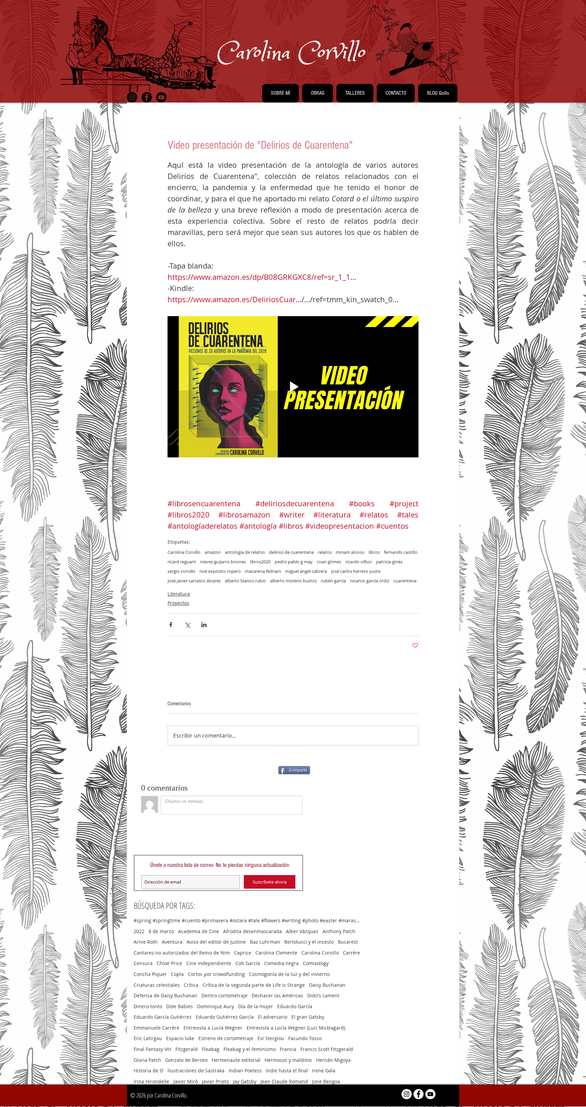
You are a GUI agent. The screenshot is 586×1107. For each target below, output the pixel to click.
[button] (280, 93)
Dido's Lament (323, 995)
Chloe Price (169, 963)
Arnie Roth (146, 942)
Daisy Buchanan (327, 985)
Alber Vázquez (302, 931)
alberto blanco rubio (245, 580)
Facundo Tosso (304, 1038)
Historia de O (148, 1070)
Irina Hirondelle (151, 1081)
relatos (325, 552)
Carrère (351, 952)
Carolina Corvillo (184, 552)
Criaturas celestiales (157, 985)
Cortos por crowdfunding (216, 974)
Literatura (179, 594)
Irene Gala (323, 1070)
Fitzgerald (186, 1049)
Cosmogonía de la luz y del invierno (289, 974)
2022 (139, 931)
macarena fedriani (263, 571)
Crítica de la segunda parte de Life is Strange (253, 985)
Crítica (191, 985)
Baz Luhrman (265, 942)
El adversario (272, 1017)
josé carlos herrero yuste (355, 571)
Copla (177, 974)
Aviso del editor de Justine (216, 942)
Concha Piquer (150, 974)
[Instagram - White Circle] (407, 1094)
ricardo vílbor (358, 561)
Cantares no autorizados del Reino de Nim (182, 952)
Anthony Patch (339, 931)
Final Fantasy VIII (152, 1049)
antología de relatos (245, 552)
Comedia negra (281, 963)
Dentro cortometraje (224, 995)
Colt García (247, 963)
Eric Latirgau (148, 1038)
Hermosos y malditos (288, 1060)
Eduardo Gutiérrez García (225, 1017)
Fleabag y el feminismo (249, 1049)
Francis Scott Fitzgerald (326, 1049)
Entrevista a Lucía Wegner (212, 1027)
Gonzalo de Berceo (186, 1060)
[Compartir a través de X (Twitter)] (187, 624)
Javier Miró (185, 1081)
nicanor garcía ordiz (369, 580)
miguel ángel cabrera (306, 571)
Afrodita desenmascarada (252, 931)
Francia (288, 1049)
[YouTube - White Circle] (430, 1094)
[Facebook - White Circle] (418, 1094)
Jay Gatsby (244, 1081)
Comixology (316, 963)
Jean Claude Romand (284, 1081)
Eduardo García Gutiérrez (163, 1017)
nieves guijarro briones (223, 561)
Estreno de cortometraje (225, 1038)
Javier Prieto (215, 1081)
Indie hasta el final (287, 1070)
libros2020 (260, 561)
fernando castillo (400, 552)
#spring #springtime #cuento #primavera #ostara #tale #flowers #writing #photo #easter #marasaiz (247, 920)
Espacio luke (180, 1038)
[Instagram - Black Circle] (132, 97)
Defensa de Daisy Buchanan (165, 995)
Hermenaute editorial (236, 1060)
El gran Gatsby (307, 1017)
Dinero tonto (148, 1006)
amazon (212, 552)
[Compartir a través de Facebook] (171, 624)
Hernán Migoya (333, 1060)
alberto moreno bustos (293, 580)
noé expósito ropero (220, 571)
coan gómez (329, 561)
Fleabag (210, 1049)
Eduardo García (294, 1006)
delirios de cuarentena (291, 552)
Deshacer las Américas (277, 995)
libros (374, 552)
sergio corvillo (181, 571)
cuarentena (404, 580)
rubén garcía (333, 580)
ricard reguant (182, 561)
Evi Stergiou (270, 1038)
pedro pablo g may (294, 561)
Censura (143, 963)
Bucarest (348, 942)
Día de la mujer (255, 1006)
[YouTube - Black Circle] (161, 97)
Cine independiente (208, 963)
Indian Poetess (245, 1070)
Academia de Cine (198, 931)
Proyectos (178, 603)
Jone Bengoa (326, 1081)
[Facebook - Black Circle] (146, 97)
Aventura (172, 942)
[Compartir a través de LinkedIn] (204, 624)
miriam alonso (350, 552)
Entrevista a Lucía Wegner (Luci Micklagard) (296, 1027)
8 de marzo (161, 931)
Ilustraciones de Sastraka (196, 1070)
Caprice (242, 952)
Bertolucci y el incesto (309, 942)
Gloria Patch (147, 1060)
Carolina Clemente (276, 952)
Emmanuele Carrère (156, 1027)
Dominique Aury (215, 1006)
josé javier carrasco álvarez (194, 580)
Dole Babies (179, 1006)
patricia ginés (389, 561)
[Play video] (293, 386)
